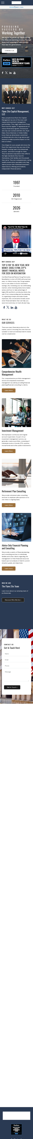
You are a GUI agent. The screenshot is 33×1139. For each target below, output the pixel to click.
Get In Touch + (12, 687)
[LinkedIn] (10, 73)
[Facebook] (2, 73)
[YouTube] (14, 73)
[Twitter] (6, 73)
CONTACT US (9, 51)
